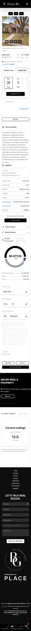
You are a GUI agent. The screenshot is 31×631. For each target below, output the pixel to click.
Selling (15, 478)
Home (15, 471)
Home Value (15, 483)
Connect (15, 488)
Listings (15, 473)
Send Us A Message (15, 541)
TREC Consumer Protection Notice (15, 611)
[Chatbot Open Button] (26, 626)
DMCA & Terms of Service (17, 628)
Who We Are (15, 486)
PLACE (28, 603)
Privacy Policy (4, 628)
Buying (15, 476)
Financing (15, 481)
